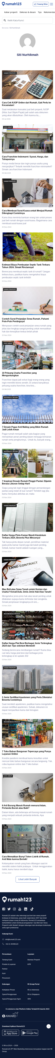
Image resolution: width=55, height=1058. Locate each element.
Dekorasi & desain (28, 12)
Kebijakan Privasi (8, 990)
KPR (29, 964)
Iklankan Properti (34, 960)
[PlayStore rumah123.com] (29, 1033)
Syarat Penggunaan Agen (11, 999)
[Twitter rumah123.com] (9, 909)
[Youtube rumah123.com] (19, 909)
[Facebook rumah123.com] (3, 909)
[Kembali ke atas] (48, 1026)
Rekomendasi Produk (12, 614)
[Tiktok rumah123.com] (32, 909)
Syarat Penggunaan (9, 994)
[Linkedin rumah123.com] (25, 909)
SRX (29, 999)
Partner (4, 969)
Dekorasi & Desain (11, 397)
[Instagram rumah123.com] (14, 909)
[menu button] (51, 4)
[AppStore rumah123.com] (10, 1033)
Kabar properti (10, 12)
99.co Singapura (34, 994)
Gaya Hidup (8, 127)
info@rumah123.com (13, 939)
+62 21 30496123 (11, 944)
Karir (4, 973)
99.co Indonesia (33, 990)
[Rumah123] (11, 4)
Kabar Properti (10, 73)
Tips (40, 12)
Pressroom (6, 978)
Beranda (5, 28)
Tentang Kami (7, 960)
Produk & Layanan (9, 964)
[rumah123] (18, 900)
